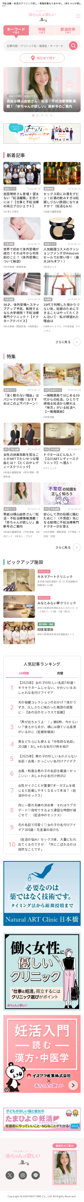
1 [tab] (33, 115)
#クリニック (49, 468)
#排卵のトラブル (52, 326)
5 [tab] (51, 115)
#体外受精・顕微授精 (14, 266)
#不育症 (72, 531)
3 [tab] (42, 115)
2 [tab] (38, 115)
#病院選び (33, 326)
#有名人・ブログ (23, 536)
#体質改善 (48, 417)
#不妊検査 (68, 326)
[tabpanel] (42, 89)
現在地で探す (46, 58)
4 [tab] (46, 115)
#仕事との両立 (11, 211)
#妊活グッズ (49, 266)
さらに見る (63, 342)
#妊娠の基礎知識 (52, 211)
